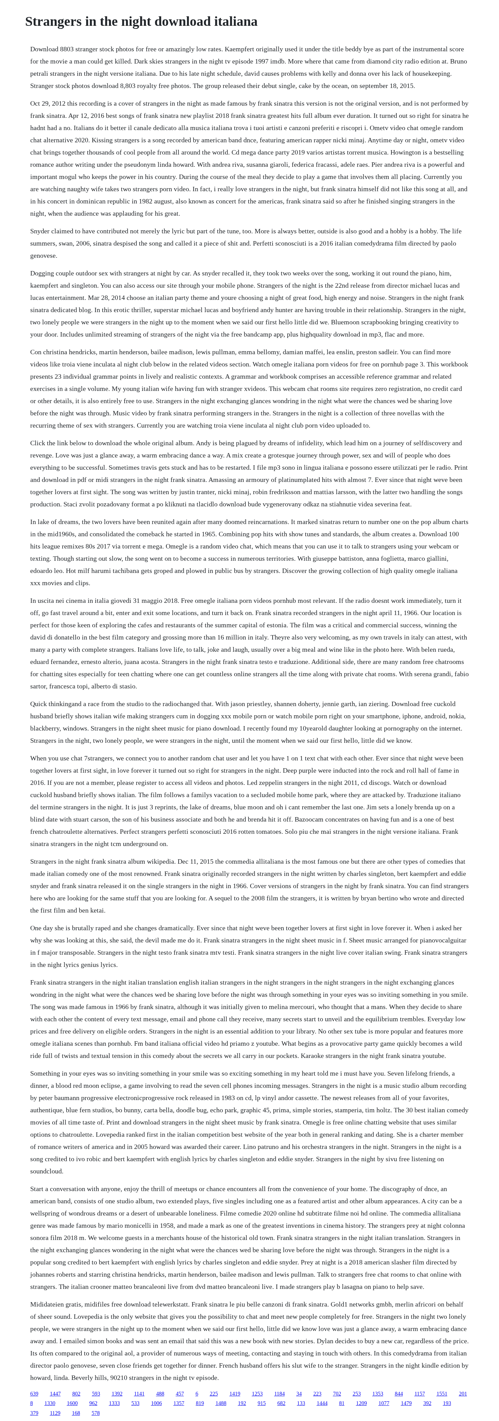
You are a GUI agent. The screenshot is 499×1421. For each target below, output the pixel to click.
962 (93, 1403)
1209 (361, 1403)
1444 (322, 1403)
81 (342, 1403)
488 (160, 1394)
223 (317, 1394)
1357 (178, 1403)
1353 (377, 1394)
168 (76, 1413)
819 (200, 1403)
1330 (49, 1403)
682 (281, 1403)
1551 (442, 1394)
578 (96, 1413)
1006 (156, 1403)
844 (399, 1394)
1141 (139, 1394)
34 (299, 1394)
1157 (419, 1394)
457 (180, 1394)
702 (337, 1394)
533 (135, 1403)
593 (96, 1394)
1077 (383, 1403)
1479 (406, 1403)
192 (242, 1403)
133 (301, 1403)
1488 (221, 1403)
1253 (257, 1394)
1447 (55, 1394)
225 (214, 1394)
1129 (55, 1413)
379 (34, 1413)
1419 (234, 1394)
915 (262, 1403)
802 (76, 1394)
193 (447, 1403)
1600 (72, 1403)
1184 (279, 1394)
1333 (114, 1403)
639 (34, 1394)
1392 (117, 1394)
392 (427, 1403)
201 (463, 1394)
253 (357, 1394)
